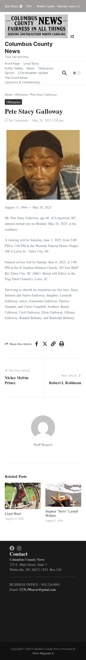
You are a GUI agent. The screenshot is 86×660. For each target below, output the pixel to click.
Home (8, 94)
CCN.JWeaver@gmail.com (38, 589)
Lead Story (31, 63)
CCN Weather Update (33, 73)
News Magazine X (43, 653)
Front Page (12, 63)
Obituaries (46, 68)
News (31, 68)
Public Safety (14, 68)
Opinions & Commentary (22, 82)
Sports (9, 73)
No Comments (18, 120)
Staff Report (43, 444)
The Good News (16, 78)
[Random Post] (72, 36)
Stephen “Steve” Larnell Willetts (61, 513)
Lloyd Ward (13, 513)
